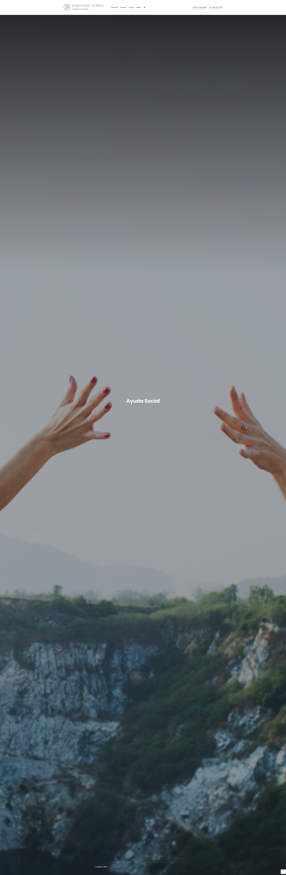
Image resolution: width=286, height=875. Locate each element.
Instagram (145, 7)
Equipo (131, 7)
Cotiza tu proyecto (200, 7)
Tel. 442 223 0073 (216, 7)
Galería (138, 7)
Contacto (123, 7)
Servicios (114, 7)
